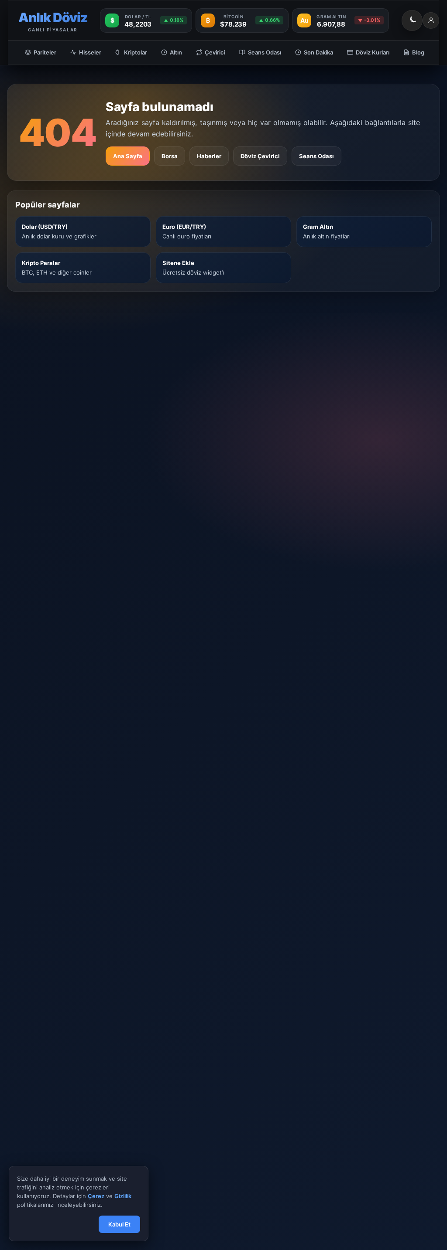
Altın (176, 52)
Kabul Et (119, 1224)
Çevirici (215, 52)
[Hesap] (431, 20)
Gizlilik (122, 1196)
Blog (418, 52)
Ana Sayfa (127, 156)
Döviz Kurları (372, 52)
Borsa (170, 156)
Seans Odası (264, 52)
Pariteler (45, 52)
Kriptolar (135, 52)
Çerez (96, 1196)
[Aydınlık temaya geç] (412, 20)
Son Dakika (318, 52)
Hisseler (90, 52)
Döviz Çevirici (260, 156)
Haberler (209, 156)
